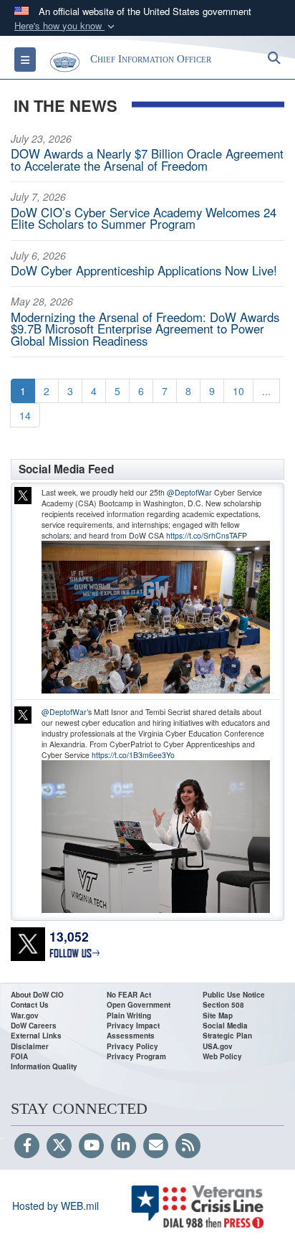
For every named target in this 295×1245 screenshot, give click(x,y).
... (266, 391)
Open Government (138, 1005)
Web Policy (222, 1056)
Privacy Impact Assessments (133, 1031)
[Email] (155, 1146)
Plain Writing (129, 1015)
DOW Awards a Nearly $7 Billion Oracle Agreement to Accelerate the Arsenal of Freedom (147, 159)
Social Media (225, 1026)
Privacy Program (136, 1056)
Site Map (218, 1015)
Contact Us (30, 1005)
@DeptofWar (189, 492)
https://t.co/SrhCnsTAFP (206, 535)
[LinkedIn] (123, 1146)
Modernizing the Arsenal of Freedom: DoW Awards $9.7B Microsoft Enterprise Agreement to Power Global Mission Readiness (145, 329)
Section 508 (223, 1005)
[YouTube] (91, 1146)
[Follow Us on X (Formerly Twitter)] (59, 1146)
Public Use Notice (234, 995)
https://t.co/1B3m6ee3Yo (133, 754)
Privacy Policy (132, 1046)
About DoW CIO (37, 995)
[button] (65, 26)
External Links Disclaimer (36, 1041)
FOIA (19, 1056)
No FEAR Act (129, 995)
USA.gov (218, 1046)
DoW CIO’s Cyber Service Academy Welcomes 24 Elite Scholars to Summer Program (143, 218)
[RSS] (187, 1146)
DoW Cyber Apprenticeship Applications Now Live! (144, 270)
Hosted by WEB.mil (55, 1205)
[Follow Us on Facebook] (26, 1146)
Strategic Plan (227, 1036)
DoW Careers (34, 1026)
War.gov (25, 1015)
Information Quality (44, 1066)
